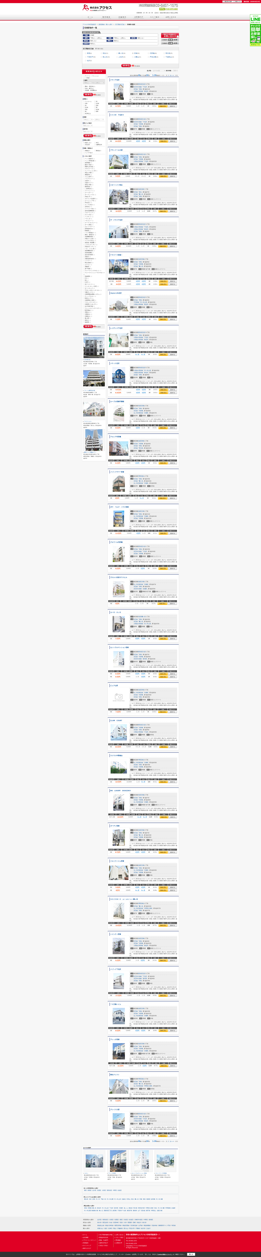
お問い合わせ (119, 1234)
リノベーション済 (91, 170)
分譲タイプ (89, 182)
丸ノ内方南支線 (138, 413)
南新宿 (148, 1199)
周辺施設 (118, 1240)
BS (86, 280)
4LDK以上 (88, 113)
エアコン (88, 264)
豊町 (134, 1222)
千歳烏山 (170, 57)
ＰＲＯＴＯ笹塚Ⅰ (116, 255)
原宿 (93, 1199)
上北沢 (121, 57)
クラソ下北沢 (114, 80)
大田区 (104, 1190)
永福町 (145, 588)
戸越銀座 (120, 1228)
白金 (110, 1222)
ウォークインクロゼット (93, 270)
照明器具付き (90, 228)
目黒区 (99, 1190)
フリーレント (90, 190)
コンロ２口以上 (90, 240)
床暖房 (88, 266)
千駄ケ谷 (103, 1199)
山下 (139, 1210)
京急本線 (154, 1225)
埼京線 (174, 1225)
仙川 (89, 60)
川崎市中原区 (138, 1219)
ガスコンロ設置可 (91, 198)
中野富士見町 (148, 908)
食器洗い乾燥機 (90, 242)
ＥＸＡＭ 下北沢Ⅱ (117, 115)
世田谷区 (140, 84)
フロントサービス (91, 302)
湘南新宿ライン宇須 (164, 1225)
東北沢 (146, 91)
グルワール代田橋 (116, 542)
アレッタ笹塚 (114, 1039)
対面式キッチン (90, 246)
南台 (143, 476)
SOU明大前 (87, 359)
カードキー (89, 192)
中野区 (140, 476)
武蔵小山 (100, 1228)
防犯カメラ (89, 298)
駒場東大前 (95, 1210)
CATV (87, 282)
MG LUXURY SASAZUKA (120, 790)
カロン (86, 1173)
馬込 (114, 1228)
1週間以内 (99, 144)
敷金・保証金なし (90, 86)
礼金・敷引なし (89, 88)
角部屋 (88, 322)
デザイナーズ (90, 168)
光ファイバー (90, 284)
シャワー (88, 260)
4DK (97, 111)
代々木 (98, 1199)
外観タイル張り (90, 238)
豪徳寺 (135, 1210)
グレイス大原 (114, 1109)
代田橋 (153, 53)
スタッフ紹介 (119, 1237)
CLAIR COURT (116, 720)
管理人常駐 (89, 184)
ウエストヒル (87, 421)
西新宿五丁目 (108, 1210)
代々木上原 (143, 302)
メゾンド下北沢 (115, 969)
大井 (125, 1222)
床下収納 (88, 268)
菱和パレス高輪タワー (90, 452)
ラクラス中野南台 (116, 755)
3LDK (97, 109)
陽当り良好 (89, 164)
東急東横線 (147, 1225)
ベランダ (88, 218)
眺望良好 (88, 186)
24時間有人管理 (90, 300)
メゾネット (89, 216)
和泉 (143, 441)
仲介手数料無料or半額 (105, 1234)
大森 (105, 1228)
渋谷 (90, 1199)
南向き (88, 320)
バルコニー (89, 220)
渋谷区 (140, 189)
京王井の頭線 (138, 87)
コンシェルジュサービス (93, 308)
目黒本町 (116, 1222)
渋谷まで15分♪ (103, 1245)
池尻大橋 (159, 1210)
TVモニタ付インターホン (93, 290)
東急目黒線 (126, 1225)
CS (86, 278)
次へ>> (172, 75)
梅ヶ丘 (101, 1210)
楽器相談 (88, 162)
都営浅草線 (118, 1225)
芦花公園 (154, 57)
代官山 (128, 1199)
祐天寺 (143, 1228)
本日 (97, 142)
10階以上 (88, 314)
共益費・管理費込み (91, 90)
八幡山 (137, 57)
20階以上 (88, 316)
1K (96, 101)
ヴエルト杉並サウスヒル (118, 577)
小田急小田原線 (138, 91)
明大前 (169, 53)
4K (86, 111)
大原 (144, 119)
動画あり (98, 150)
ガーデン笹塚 (114, 826)
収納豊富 (88, 276)
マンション (95, 76)
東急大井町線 (109, 1225)
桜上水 (106, 57)
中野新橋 (168, 1208)
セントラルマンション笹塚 (119, 647)
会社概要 (85, 1237)
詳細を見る (163, 106)
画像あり (87, 150)
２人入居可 (89, 176)
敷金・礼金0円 (103, 1240)
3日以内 (87, 144)
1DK (86, 103)
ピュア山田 (114, 685)
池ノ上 (126, 1208)
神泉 (144, 1199)
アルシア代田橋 (115, 436)
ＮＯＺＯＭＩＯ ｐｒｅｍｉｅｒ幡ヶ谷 (124, 899)
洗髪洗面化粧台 (90, 258)
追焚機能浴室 (90, 250)
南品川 (139, 1222)
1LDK (97, 103)
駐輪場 (88, 230)
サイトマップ (87, 1245)
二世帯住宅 (89, 188)
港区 (85, 1190)
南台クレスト (114, 1074)
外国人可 (88, 196)
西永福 (143, 1210)
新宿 (89, 53)
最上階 (88, 318)
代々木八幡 (159, 1199)
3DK (86, 109)
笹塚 (136, 53)
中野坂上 (153, 1210)
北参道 (124, 1199)
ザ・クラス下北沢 (116, 220)
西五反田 (105, 1222)
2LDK (86, 107)
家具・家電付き (90, 234)
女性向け (88, 206)
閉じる (191, 1254)
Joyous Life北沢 (116, 293)
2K (86, 105)
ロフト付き (89, 214)
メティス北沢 (114, 363)
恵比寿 (86, 1199)
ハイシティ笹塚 (115, 934)
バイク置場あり (90, 232)
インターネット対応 (92, 286)
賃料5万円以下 (103, 1243)
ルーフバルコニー (91, 222)
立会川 (148, 1228)
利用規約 (85, 1243)
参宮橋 (153, 1199)
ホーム (85, 1234)
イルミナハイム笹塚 (117, 861)
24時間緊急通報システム (93, 294)
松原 (124, 1210)
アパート (87, 76)
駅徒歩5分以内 (103, 1237)
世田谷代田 (141, 1208)
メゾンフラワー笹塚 (117, 472)
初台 (105, 53)
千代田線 (136, 302)
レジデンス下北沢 (116, 328)
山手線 (140, 1225)
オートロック (90, 288)
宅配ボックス (90, 292)
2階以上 (88, 312)
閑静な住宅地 (90, 166)
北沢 (144, 84)
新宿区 (90, 1190)
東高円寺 (129, 1210)
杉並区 (140, 441)
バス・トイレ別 (90, 248)
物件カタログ (87, 1248)
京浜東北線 (133, 1225)
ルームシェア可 (90, 200)
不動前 (138, 1228)
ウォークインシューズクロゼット (94, 273)
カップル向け (90, 204)
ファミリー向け (90, 208)
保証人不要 (89, 172)
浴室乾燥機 (89, 252)
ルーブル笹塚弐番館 (117, 401)
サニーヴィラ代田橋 (161, 1173)
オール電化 (89, 224)
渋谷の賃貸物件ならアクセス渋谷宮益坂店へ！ (143, 1234)
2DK (97, 105)
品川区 (94, 1190)
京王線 (136, 89)
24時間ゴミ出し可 (91, 304)
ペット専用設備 (90, 160)
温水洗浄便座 (90, 254)
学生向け (88, 202)
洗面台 (88, 256)
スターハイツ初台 (116, 185)
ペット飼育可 (90, 158)
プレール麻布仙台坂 (89, 390)
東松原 (131, 1208)
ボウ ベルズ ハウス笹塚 (119, 507)
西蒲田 (130, 1222)
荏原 (121, 1222)
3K (96, 107)
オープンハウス (90, 194)
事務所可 (88, 174)
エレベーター (90, 226)
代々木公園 (110, 1199)
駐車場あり (89, 310)
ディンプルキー (90, 296)
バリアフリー (90, 178)
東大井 (144, 1222)
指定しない (88, 142)
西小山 (126, 1228)
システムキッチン (91, 244)
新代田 (145, 659)
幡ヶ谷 (121, 53)
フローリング (90, 212)
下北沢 (145, 87)
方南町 (146, 413)
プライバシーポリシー (89, 1240)
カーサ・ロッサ (115, 612)
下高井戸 (91, 57)
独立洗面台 (89, 262)
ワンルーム (88, 101)
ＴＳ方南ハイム (115, 1004)
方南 (143, 511)
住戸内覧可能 (90, 306)
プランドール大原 (116, 150)
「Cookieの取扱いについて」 (164, 1254)
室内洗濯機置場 (90, 210)
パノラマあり (89, 152)
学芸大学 (131, 1228)
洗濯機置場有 (90, 236)
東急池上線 (100, 1225)
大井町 (110, 1228)
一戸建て (87, 78)
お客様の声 (119, 1243)
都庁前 (148, 1210)
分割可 (88, 180)
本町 (143, 189)
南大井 (99, 1222)
